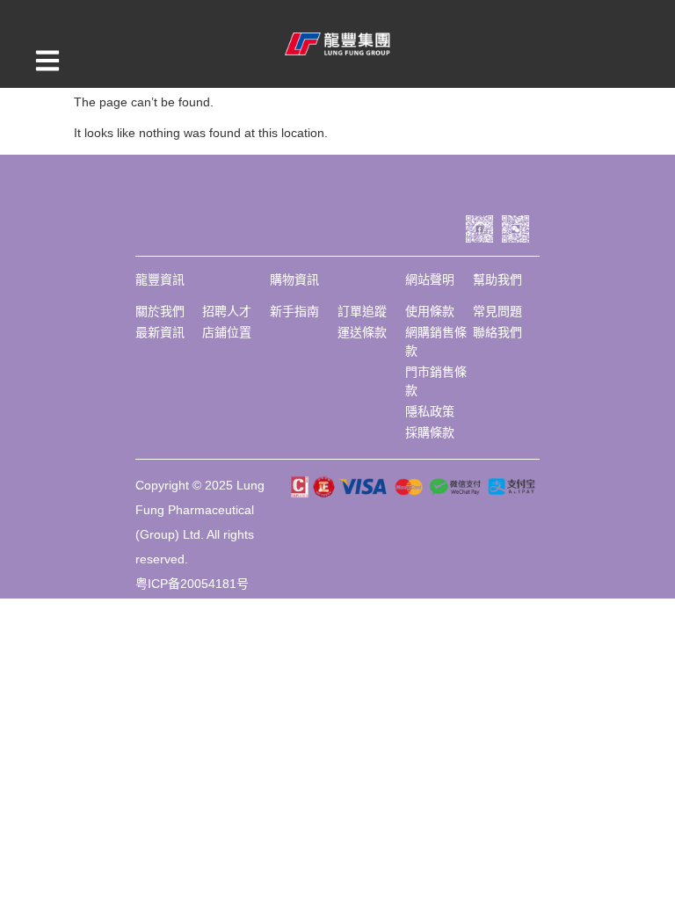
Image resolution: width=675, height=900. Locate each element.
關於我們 (160, 311)
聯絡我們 (497, 332)
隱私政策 (429, 411)
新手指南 (294, 311)
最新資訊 (160, 332)
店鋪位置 (226, 332)
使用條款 (429, 311)
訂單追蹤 (362, 311)
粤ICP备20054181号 (192, 584)
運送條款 (362, 332)
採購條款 (429, 432)
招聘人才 (226, 311)
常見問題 (497, 311)
